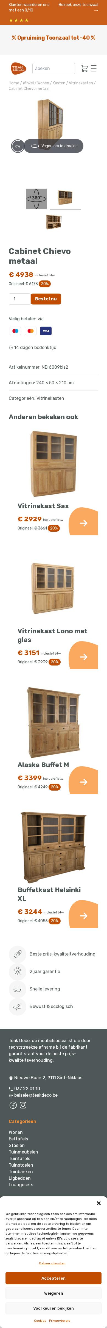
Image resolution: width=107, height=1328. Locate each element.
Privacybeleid (60, 1321)
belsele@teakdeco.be (36, 1095)
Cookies (40, 1321)
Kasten (59, 83)
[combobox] (53, 68)
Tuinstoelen (21, 1165)
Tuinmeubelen (23, 1152)
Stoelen (17, 1145)
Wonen (43, 83)
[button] (99, 1203)
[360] (36, 199)
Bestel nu (46, 298)
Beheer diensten (52, 1263)
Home (14, 83)
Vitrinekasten (81, 83)
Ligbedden (20, 1178)
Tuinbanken (21, 1171)
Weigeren (53, 1293)
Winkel (28, 83)
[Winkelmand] (83, 68)
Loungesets (21, 1184)
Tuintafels (19, 1158)
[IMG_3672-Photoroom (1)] (53, 223)
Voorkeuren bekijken (53, 1308)
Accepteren (53, 1278)
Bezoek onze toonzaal (78, 4)
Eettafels (18, 1138)
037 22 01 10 (26, 1088)
